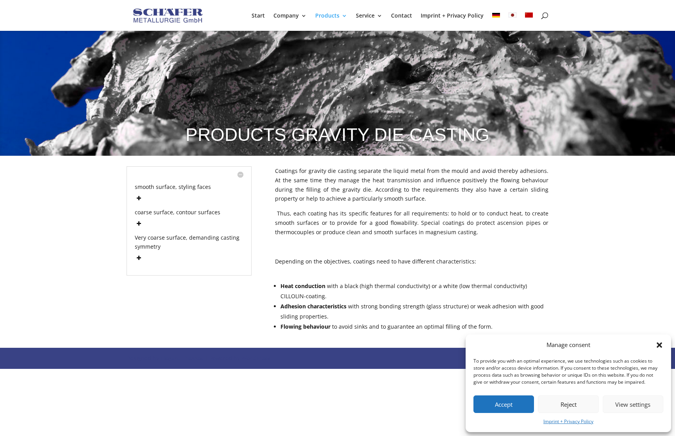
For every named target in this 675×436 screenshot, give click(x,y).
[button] (659, 345)
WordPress (256, 358)
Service (365, 16)
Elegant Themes (182, 358)
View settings (632, 404)
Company (286, 16)
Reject (569, 404)
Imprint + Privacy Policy (568, 421)
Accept (503, 404)
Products (327, 16)
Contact (401, 16)
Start (258, 16)
